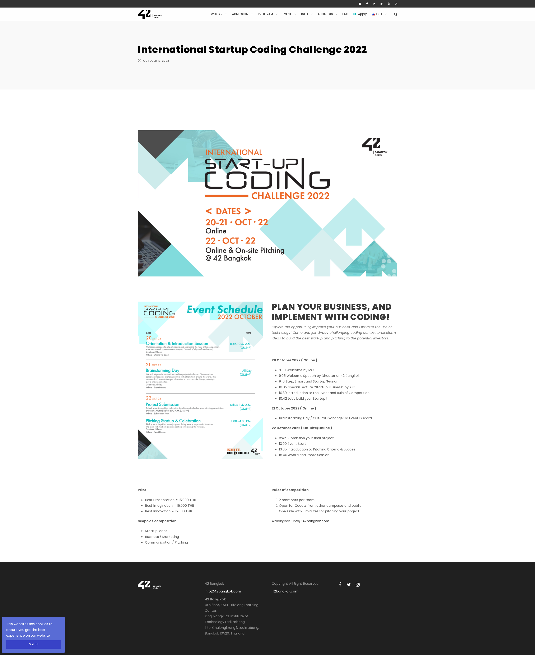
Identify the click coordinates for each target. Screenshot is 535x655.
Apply (362, 14)
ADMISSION (240, 14)
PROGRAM (265, 14)
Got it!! (33, 644)
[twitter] (381, 3)
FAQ (345, 14)
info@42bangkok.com (311, 521)
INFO (304, 14)
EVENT (287, 14)
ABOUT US (325, 14)
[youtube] (389, 3)
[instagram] (396, 3)
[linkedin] (374, 3)
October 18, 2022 (156, 61)
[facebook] (367, 3)
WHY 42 (216, 14)
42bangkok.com (285, 591)
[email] (360, 3)
